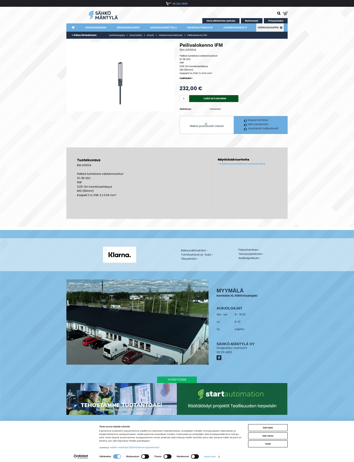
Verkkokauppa (268, 27)
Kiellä (268, 444)
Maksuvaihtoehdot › (194, 250)
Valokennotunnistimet (171, 35)
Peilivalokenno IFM (197, 35)
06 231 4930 (180, 3)
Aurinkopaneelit (235, 27)
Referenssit (251, 20)
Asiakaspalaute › (249, 258)
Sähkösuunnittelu (163, 27)
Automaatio (135, 35)
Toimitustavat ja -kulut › (197, 255)
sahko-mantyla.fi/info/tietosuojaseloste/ (135, 447)
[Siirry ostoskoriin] (285, 13)
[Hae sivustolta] (279, 13)
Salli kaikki (268, 427)
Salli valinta (267, 436)
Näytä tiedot (210, 456)
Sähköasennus (95, 27)
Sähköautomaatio (200, 27)
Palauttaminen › (248, 250)
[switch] (145, 456)
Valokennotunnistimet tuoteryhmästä (242, 163)
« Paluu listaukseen (84, 35)
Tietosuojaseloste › (250, 254)
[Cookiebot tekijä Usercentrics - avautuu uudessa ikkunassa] (81, 457)
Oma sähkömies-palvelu (220, 20)
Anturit (150, 35)
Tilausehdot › (189, 258)
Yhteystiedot (275, 20)
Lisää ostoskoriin (215, 98)
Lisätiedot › (186, 78)
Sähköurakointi (128, 27)
